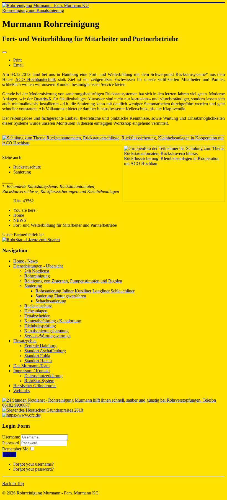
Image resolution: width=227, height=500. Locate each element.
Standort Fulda (37, 355)
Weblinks (21, 390)
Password (11, 442)
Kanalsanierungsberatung (46, 330)
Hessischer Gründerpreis (34, 385)
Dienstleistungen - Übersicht (38, 266)
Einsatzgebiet (25, 340)
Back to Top (13, 483)
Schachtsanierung (50, 301)
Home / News (25, 261)
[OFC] (21, 415)
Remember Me (15, 449)
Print (17, 60)
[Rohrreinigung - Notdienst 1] (113, 405)
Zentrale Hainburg (40, 345)
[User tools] (4, 52)
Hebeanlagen (35, 310)
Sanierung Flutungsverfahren (60, 296)
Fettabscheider (37, 315)
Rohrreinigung (37, 276)
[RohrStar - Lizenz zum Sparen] (31, 239)
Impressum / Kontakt (31, 370)
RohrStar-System (39, 380)
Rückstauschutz (27, 167)
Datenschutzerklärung (43, 375)
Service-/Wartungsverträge (47, 335)
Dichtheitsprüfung (40, 325)
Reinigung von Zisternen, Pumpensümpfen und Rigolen (73, 281)
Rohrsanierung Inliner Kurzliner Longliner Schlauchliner (85, 291)
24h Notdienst (36, 271)
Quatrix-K (43, 98)
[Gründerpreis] (42, 410)
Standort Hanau (38, 360)
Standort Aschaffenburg (45, 350)
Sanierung (33, 286)
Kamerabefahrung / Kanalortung (52, 320)
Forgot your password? (33, 469)
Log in (9, 454)
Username (11, 437)
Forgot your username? (33, 464)
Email (18, 65)
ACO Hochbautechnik (35, 79)
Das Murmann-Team (31, 365)
